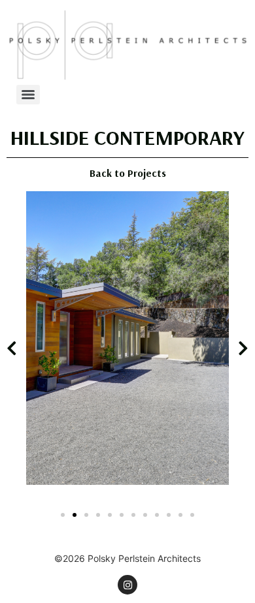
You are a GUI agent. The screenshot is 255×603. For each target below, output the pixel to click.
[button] (12, 347)
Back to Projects (128, 172)
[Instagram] (127, 585)
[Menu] (28, 94)
